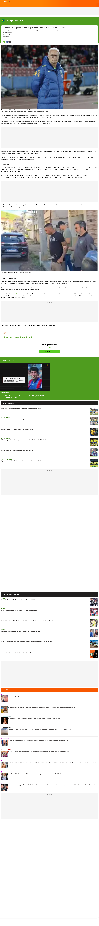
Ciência (9, 760)
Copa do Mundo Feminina (6, 459)
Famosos (10, 694)
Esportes (8, 16)
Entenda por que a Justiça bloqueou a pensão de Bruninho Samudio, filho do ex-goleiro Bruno (27, 620)
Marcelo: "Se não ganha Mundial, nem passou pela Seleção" (17, 429)
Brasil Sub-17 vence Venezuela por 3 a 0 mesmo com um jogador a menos (21, 408)
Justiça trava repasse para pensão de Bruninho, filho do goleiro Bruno (20, 631)
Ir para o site (7, 1)
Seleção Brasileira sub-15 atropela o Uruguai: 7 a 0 (15, 419)
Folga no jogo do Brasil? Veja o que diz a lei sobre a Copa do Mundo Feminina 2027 (23, 440)
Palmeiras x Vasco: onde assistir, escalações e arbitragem (17, 652)
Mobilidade (10, 727)
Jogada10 (17, 337)
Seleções (20, 16)
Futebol (14, 16)
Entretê (10, 771)
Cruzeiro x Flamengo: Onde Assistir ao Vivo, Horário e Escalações (19, 610)
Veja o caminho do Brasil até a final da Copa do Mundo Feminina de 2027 (21, 461)
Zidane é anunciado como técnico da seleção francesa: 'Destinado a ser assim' (23, 396)
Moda (9, 716)
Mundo (9, 749)
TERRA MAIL (3, 5)
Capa (2, 16)
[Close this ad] (98, 918)
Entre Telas (11, 705)
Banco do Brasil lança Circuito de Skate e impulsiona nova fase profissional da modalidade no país (28, 641)
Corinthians (16, 294)
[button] (2, 1)
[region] (49, 922)
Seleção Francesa (5, 392)
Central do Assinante (13, 5)
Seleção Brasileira (15, 20)
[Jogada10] (5, 333)
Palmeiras (3, 650)
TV (8, 738)
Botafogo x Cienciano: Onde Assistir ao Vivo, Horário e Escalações (19, 599)
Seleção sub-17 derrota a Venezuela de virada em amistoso (17, 450)
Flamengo (24, 294)
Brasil (25, 16)
